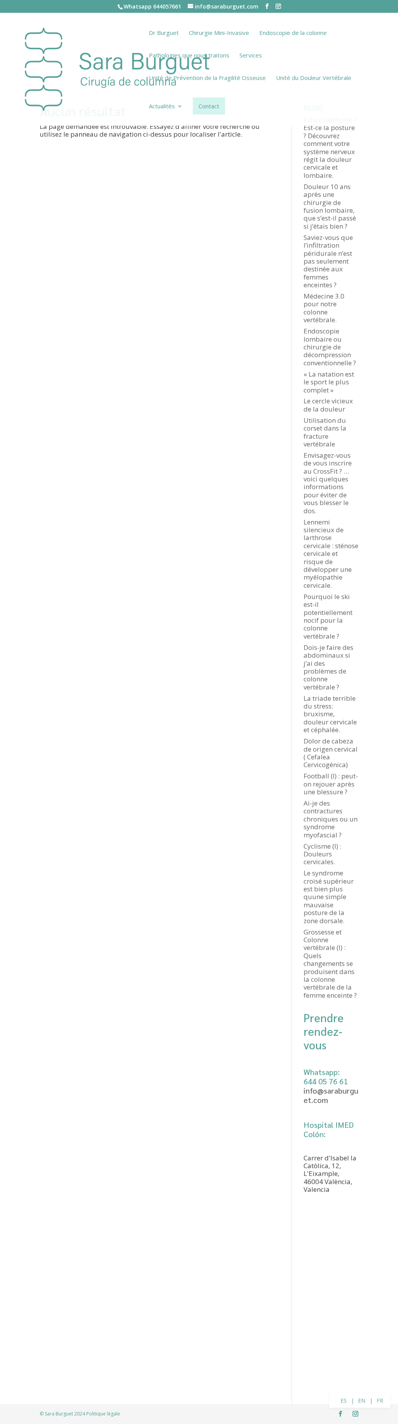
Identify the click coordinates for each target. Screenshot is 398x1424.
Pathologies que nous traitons (189, 55)
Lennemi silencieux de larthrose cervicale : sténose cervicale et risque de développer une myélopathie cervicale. (331, 554)
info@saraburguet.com (331, 1095)
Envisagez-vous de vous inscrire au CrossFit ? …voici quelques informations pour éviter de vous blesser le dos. (328, 483)
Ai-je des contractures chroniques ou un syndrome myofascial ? (331, 819)
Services (250, 55)
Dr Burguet (164, 33)
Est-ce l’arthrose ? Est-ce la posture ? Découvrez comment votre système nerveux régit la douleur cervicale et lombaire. (330, 147)
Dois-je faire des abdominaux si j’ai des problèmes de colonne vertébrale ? (328, 667)
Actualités (162, 106)
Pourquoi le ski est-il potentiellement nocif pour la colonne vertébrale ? (328, 616)
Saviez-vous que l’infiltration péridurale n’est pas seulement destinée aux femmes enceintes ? (328, 261)
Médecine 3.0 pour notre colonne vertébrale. (324, 308)
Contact (209, 106)
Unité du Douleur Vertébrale (313, 78)
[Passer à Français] (380, 1400)
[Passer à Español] (343, 1400)
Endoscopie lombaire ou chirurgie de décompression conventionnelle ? (330, 346)
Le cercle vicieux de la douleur (328, 404)
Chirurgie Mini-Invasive (219, 33)
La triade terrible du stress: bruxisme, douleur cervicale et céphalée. (330, 714)
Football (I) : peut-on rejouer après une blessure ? (331, 783)
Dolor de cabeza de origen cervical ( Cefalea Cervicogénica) (331, 752)
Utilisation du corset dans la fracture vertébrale (325, 432)
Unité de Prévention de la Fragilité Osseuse (207, 78)
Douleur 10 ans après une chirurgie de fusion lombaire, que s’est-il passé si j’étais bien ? (330, 206)
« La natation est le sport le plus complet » (329, 382)
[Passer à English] (362, 1400)
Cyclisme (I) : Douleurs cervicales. (322, 854)
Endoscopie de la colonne (293, 33)
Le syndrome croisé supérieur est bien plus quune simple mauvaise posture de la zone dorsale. (329, 896)
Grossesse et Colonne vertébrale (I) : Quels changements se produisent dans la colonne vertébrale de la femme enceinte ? (330, 963)
